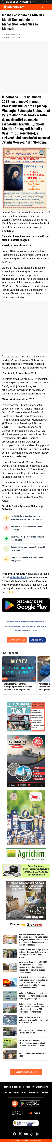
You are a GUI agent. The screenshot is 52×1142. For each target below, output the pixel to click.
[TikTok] (31, 1134)
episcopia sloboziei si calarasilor (35, 621)
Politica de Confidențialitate (35, 1087)
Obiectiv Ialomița (19, 577)
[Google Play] (37, 1134)
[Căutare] (41, 7)
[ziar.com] (34, 924)
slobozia (34, 630)
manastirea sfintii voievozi (22, 630)
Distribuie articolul (17, 640)
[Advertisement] (26, 67)
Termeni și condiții (12, 1087)
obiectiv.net (16, 7)
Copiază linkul (37, 640)
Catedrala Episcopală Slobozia (15, 621)
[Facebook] (14, 1134)
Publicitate (33, 1092)
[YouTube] (26, 1134)
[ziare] (17, 924)
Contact (44, 1092)
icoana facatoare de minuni (12, 626)
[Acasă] (5, 7)
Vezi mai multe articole (26, 1072)
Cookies (7, 1092)
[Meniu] (47, 7)
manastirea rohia (41, 626)
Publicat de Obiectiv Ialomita (11, 34)
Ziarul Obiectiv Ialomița (18, 2)
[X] (20, 1134)
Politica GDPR (20, 1092)
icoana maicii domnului (28, 626)
